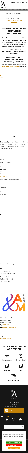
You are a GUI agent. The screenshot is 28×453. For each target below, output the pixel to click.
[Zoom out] (4, 284)
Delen (19, 154)
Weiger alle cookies (14, 445)
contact (12, 410)
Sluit (1, 333)
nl (26, 2)
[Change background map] (1, 262)
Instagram (13, 420)
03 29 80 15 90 (5, 324)
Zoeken (23, 3)
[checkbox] (15, 214)
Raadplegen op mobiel (8, 154)
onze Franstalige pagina (10, 66)
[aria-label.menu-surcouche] (3, 185)
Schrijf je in (14, 424)
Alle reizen (4, 194)
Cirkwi (11, 336)
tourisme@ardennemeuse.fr (9, 327)
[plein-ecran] (1, 185)
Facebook (7, 420)
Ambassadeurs (17, 2)
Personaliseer (14, 448)
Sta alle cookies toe (14, 442)
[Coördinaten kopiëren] (1, 164)
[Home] (3, 4)
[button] (14, 268)
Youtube (20, 420)
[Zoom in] (1, 284)
